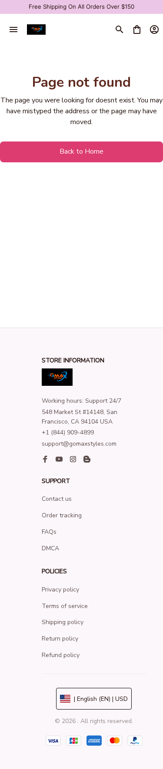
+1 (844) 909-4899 (68, 432)
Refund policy (61, 655)
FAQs (49, 532)
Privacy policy (60, 589)
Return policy (60, 638)
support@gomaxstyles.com (79, 444)
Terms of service (65, 606)
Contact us (57, 499)
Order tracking (62, 515)
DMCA (50, 548)
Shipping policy (62, 622)
